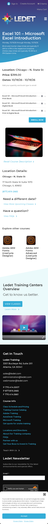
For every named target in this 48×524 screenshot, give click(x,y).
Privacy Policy (18, 521)
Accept (24, 516)
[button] (44, 494)
